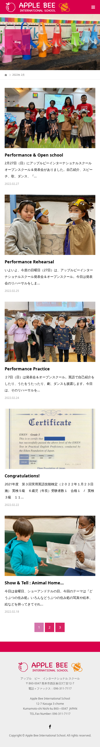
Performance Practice (27, 369)
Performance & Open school (34, 155)
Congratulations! (22, 476)
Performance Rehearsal (29, 261)
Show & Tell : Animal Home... (34, 583)
